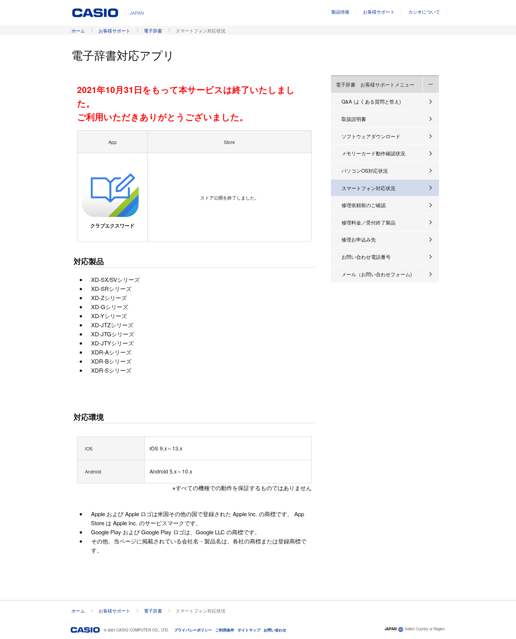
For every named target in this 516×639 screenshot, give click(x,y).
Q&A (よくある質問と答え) (371, 101)
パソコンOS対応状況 (364, 170)
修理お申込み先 (358, 239)
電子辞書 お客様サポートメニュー (375, 84)
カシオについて (424, 11)
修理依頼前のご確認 (363, 205)
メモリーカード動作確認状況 (373, 153)
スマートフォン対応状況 (368, 188)
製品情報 (340, 11)
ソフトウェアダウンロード (370, 136)
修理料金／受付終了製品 (368, 222)
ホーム (78, 30)
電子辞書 (153, 30)
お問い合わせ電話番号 (366, 256)
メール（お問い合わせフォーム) (376, 274)
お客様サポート (379, 11)
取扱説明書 (353, 118)
